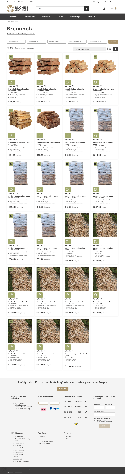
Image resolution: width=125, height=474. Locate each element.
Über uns (68, 439)
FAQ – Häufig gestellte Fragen (21, 461)
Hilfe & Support (97, 2)
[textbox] (17, 41)
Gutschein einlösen (44, 443)
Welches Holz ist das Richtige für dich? (21, 34)
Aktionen (15, 456)
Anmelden (42, 436)
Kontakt (68, 436)
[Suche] (86, 8)
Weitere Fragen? (17, 459)
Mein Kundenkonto (18, 443)
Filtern (113, 42)
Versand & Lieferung (18, 450)
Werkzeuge (75, 17)
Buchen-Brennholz (110, 2)
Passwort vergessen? (45, 439)
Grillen (60, 17)
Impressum (10, 472)
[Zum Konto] (104, 8)
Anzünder (46, 17)
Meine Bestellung (18, 445)
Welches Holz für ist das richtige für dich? (22, 440)
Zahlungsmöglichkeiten (19, 448)
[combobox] (60, 8)
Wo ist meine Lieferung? (46, 441)
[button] (11, 82)
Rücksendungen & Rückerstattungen (18, 453)
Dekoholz (91, 17)
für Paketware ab (20, 2)
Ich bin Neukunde (18, 436)
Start (8, 22)
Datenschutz (18, 472)
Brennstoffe (30, 17)
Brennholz (13, 17)
